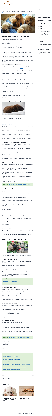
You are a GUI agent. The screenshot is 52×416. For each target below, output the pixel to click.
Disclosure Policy (4, 12)
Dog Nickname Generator (44, 49)
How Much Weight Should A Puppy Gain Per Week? (19, 337)
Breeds (30, 2)
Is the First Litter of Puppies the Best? (10, 356)
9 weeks (21, 68)
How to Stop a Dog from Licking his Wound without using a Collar (9, 399)
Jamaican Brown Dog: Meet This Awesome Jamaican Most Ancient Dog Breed (44, 25)
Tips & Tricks (4, 34)
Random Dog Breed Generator (45, 44)
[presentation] (9, 391)
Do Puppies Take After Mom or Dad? (10, 281)
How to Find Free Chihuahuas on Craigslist (11, 369)
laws (7, 226)
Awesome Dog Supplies (37, 2)
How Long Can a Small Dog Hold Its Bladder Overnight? (19, 184)
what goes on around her (7, 124)
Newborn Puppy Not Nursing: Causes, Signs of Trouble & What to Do (16, 364)
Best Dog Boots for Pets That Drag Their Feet (27, 377)
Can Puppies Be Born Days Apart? (9, 361)
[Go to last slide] (3, 395)
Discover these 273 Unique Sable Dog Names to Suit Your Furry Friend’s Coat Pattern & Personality (44, 30)
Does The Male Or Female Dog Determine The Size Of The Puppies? (16, 283)
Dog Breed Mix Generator (44, 46)
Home (27, 2)
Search (39, 9)
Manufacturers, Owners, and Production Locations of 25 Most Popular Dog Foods (44, 17)
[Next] (32, 395)
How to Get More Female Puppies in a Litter (11, 359)
